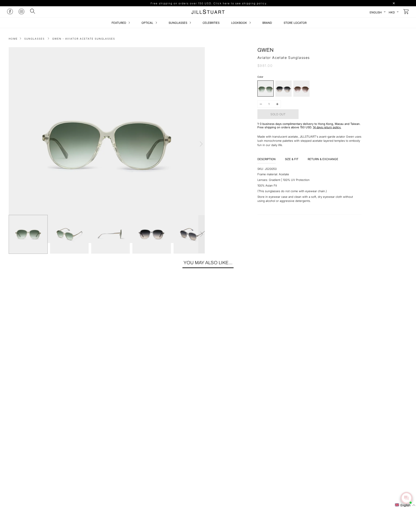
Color (260, 77)
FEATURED (119, 22)
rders (286, 127)
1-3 (259, 124)
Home (13, 38)
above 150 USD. (301, 127)
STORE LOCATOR (295, 22)
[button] (405, 505)
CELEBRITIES (211, 22)
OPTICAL (147, 22)
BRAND (267, 22)
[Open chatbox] (406, 498)
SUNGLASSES (178, 22)
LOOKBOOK (239, 22)
